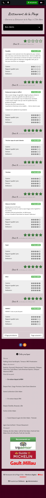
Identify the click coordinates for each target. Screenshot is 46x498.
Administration (33, 481)
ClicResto (21, 481)
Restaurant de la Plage (23, 13)
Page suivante (36, 335)
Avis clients (9, 27)
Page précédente (11, 335)
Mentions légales (30, 475)
